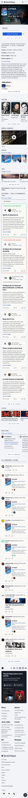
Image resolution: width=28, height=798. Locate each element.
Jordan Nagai (15, 115)
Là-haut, (9, 52)
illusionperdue (9, 586)
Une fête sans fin (6, 745)
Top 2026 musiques (20, 743)
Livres (17, 722)
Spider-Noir (18, 712)
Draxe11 (7, 540)
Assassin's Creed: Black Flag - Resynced (6, 731)
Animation (13, 6)
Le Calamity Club (19, 727)
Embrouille (14, 313)
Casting (4, 99)
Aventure (15, 50)
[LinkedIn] (23, 668)
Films (9, 6)
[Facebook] (14, 668)
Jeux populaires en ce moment (6, 736)
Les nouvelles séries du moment (20, 718)
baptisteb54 (8, 616)
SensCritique (4, 6)
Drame (20, 50)
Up (12, 58)
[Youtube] (26, 668)
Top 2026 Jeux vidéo (7, 724)
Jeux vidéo (5, 722)
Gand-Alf (14, 209)
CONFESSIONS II (19, 745)
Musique (18, 740)
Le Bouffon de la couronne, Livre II (19, 731)
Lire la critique (7, 232)
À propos (4, 759)
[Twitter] (11, 668)
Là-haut (18, 6)
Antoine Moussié (10, 595)
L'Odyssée (4, 716)
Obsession (4, 713)
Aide (2, 767)
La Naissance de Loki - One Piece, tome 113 (7, 748)
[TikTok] (20, 668)
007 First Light (5, 727)
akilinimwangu (9, 563)
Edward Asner (5, 115)
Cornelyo (7, 520)
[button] (26, 2)
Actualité (3, 718)
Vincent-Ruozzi (15, 343)
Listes (3, 408)
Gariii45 (7, 475)
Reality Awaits (18, 748)
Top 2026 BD (5, 742)
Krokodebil (14, 374)
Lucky (16, 715)
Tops (3, 169)
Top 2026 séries (19, 710)
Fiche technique (5, 61)
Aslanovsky (8, 466)
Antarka (13, 243)
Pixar (13, 52)
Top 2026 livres (19, 725)
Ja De (7, 639)
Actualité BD (4, 751)
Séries (17, 708)
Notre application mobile (8, 762)
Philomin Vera (9, 497)
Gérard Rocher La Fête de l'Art (17, 277)
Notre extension (5, 764)
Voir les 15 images (6, 152)
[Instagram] (17, 668)
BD (2, 740)
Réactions (5, 431)
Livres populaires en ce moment (20, 735)
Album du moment (20, 751)
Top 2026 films (5, 710)
